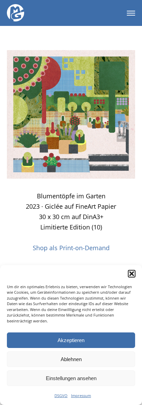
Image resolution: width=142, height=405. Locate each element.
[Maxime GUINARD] (15, 13)
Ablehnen (71, 359)
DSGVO (61, 395)
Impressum (81, 395)
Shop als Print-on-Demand (71, 248)
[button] (131, 273)
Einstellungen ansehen (71, 378)
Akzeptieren (71, 340)
